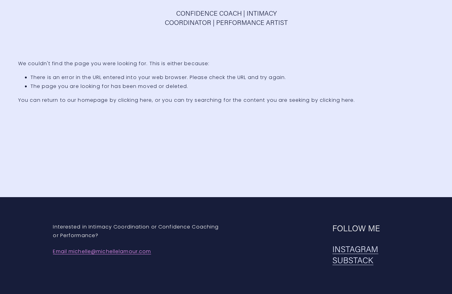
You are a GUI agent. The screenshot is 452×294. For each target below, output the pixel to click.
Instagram (355, 249)
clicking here (135, 100)
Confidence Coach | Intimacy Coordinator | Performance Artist (226, 18)
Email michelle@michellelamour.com (102, 251)
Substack (352, 260)
